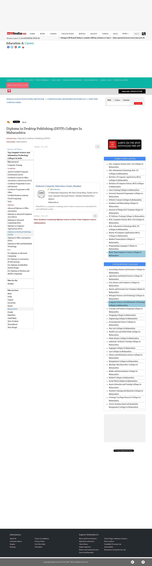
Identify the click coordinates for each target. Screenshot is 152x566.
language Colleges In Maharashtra (122, 348)
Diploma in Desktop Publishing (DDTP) (19, 233)
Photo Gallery (109, 541)
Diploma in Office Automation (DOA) (19, 239)
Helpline (56, 80)
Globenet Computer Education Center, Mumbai (58, 186)
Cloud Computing (14, 198)
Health (93, 34)
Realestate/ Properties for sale (115, 550)
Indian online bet (85, 547)
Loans (103, 80)
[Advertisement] (76, 15)
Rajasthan (11, 315)
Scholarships (90, 80)
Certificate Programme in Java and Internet (19, 185)
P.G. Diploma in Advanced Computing (17, 254)
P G (9, 250)
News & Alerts (121, 80)
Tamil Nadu (12, 318)
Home (32, 34)
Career (53, 34)
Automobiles (108, 547)
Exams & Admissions (72, 80)
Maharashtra (12, 309)
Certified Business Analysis (18, 195)
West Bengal (12, 327)
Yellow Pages (68, 34)
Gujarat (10, 300)
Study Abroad (42, 80)
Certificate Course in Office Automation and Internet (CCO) (20, 179)
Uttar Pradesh (13, 321)
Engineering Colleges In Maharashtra (123, 318)
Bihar (10, 293)
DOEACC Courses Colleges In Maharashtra (125, 200)
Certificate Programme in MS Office (18, 190)
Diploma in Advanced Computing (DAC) (16, 221)
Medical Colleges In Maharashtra (121, 377)
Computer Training (15, 165)
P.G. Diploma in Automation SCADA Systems (18, 260)
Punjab (10, 312)
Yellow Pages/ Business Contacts (115, 538)
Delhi (10, 296)
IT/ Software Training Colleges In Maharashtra (126, 216)
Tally (10, 201)
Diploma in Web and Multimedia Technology (20, 245)
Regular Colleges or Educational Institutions (25, 99)
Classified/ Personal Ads (112, 544)
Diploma (11, 205)
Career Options (13, 80)
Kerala (10, 306)
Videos (105, 34)
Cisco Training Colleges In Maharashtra (124, 190)
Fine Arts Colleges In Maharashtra (122, 328)
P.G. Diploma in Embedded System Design (17, 266)
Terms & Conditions (42, 538)
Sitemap (13, 547)
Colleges (28, 80)
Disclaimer (38, 547)
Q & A (109, 80)
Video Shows (83, 544)
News (42, 34)
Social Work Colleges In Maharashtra (123, 381)
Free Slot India (40, 544)
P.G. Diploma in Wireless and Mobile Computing (18, 272)
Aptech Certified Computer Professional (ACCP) (18, 173)
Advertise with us (32, 38)
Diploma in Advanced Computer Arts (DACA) (20, 215)
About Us (13, 538)
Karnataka (12, 303)
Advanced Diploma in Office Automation (18, 209)
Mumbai (11, 284)
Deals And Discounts (86, 552)
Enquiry (12, 544)
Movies (82, 34)
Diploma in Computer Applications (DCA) (16, 227)
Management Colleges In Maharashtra (123, 361)
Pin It (24, 122)
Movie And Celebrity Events (89, 550)
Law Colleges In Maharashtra (120, 351)
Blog (115, 34)
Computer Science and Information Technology (66, 99)
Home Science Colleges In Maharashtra (124, 338)
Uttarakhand (12, 324)
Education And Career (86, 541)
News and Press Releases (88, 538)
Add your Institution (18, 85)
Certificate (11, 168)
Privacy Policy (40, 541)
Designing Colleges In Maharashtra (122, 315)
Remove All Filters (15, 149)
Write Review (54, 189)
